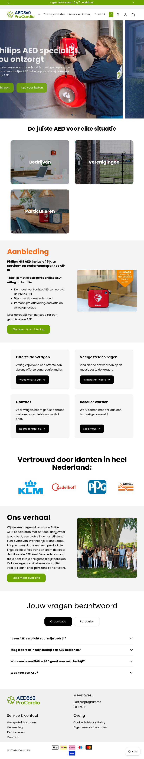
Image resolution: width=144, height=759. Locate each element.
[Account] (125, 14)
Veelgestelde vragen (21, 722)
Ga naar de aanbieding (28, 329)
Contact (13, 737)
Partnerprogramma (87, 702)
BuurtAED (79, 707)
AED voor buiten (32, 88)
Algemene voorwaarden (90, 727)
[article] (40, 369)
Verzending (15, 727)
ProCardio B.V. (22, 750)
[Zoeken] (118, 14)
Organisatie (58, 621)
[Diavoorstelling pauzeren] (66, 114)
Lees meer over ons (26, 578)
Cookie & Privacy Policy (89, 722)
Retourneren (16, 732)
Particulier (87, 621)
